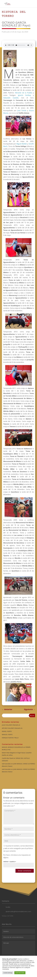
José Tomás (21, 110)
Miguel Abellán (21, 144)
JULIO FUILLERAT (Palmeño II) (11, 725)
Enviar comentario (24, 871)
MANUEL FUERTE (7, 734)
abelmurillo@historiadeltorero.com (18, 911)
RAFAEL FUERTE (7, 731)
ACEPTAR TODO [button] (19, 973)
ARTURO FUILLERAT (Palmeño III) (12, 728)
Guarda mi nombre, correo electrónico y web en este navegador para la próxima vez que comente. (18, 848)
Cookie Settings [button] (8, 973)
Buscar (32, 715)
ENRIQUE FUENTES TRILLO (10, 738)
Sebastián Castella (10, 98)
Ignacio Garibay (24, 95)
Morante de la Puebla (23, 93)
